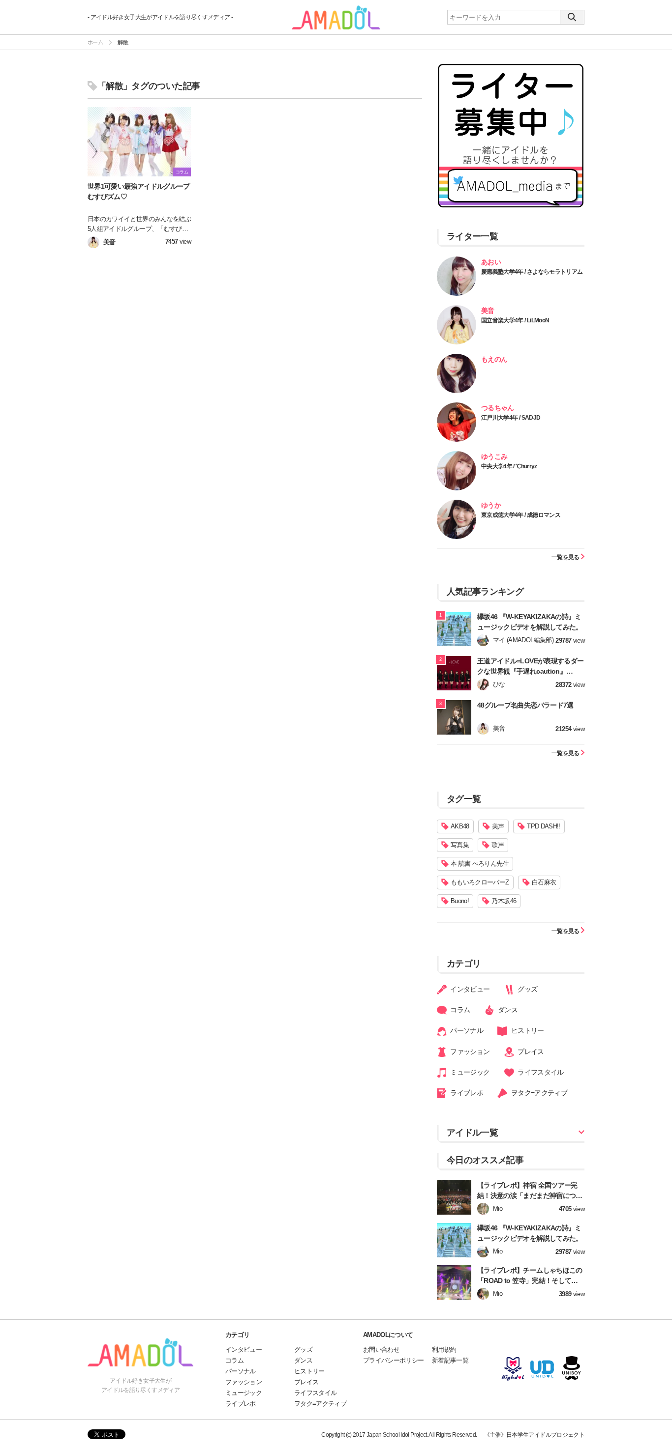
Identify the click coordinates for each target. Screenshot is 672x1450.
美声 (498, 826)
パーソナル (466, 1030)
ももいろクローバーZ (480, 882)
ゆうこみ (494, 456)
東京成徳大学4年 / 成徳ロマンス (520, 515)
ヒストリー (526, 1030)
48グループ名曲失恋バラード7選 (525, 705)
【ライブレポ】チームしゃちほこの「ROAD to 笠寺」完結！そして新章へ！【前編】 (530, 1280)
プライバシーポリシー (393, 1360)
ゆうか (491, 505)
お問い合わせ (381, 1349)
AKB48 (460, 826)
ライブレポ (466, 1093)
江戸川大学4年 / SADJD (510, 417)
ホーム (95, 42)
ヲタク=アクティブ (538, 1093)
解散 (123, 42)
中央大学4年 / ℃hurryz (509, 466)
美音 (487, 310)
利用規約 (444, 1349)
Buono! (460, 901)
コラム (459, 1010)
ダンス (507, 1010)
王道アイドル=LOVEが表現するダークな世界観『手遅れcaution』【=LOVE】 (530, 671)
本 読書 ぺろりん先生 (480, 863)
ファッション (469, 1051)
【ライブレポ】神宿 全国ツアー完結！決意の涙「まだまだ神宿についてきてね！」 (529, 1195)
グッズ (526, 989)
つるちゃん (497, 408)
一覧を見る (565, 557)
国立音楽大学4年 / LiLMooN (515, 320)
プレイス (530, 1051)
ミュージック (469, 1072)
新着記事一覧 (450, 1360)
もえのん (494, 359)
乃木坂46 (503, 901)
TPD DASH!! (543, 826)
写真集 (460, 845)
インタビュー (469, 989)
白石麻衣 (544, 882)
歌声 (497, 845)
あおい (491, 262)
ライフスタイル (540, 1072)
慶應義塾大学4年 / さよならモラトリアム (531, 271)
